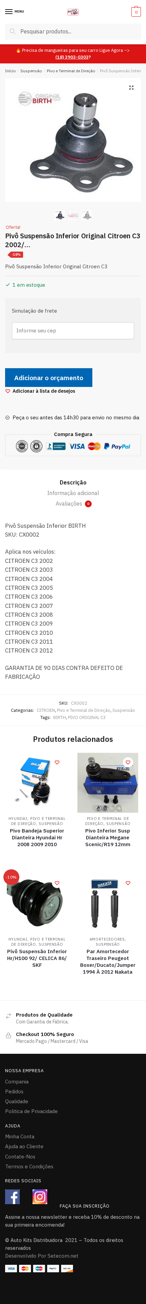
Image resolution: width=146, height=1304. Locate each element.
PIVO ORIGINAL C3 (87, 717)
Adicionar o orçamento (48, 377)
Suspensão (31, 70)
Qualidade (16, 1101)
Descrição (73, 482)
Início (10, 70)
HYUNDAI (18, 818)
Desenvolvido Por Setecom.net (41, 1256)
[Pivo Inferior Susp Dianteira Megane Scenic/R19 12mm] (107, 782)
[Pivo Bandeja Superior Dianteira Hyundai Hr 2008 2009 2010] (37, 782)
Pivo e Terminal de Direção (71, 70)
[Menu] (9, 12)
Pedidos (14, 1091)
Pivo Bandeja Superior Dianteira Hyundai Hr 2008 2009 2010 (37, 837)
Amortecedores (107, 939)
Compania (17, 1081)
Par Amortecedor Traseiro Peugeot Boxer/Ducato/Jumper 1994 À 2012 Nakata (107, 961)
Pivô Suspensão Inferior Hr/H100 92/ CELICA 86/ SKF (37, 958)
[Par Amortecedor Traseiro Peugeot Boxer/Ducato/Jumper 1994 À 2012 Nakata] (107, 903)
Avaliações (72, 503)
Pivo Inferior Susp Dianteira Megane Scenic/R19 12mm (107, 837)
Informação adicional (73, 493)
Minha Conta (19, 1136)
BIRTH (59, 717)
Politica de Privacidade (31, 1111)
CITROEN (46, 710)
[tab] (73, 482)
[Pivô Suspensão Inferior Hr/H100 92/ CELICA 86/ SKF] (37, 903)
